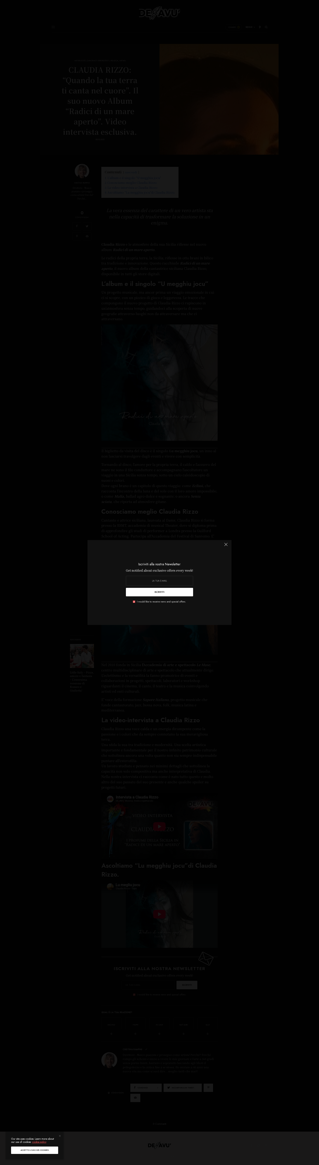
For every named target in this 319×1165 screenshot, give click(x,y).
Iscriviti (159, 592)
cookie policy (39, 1142)
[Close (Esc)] (226, 546)
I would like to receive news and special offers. (161, 602)
